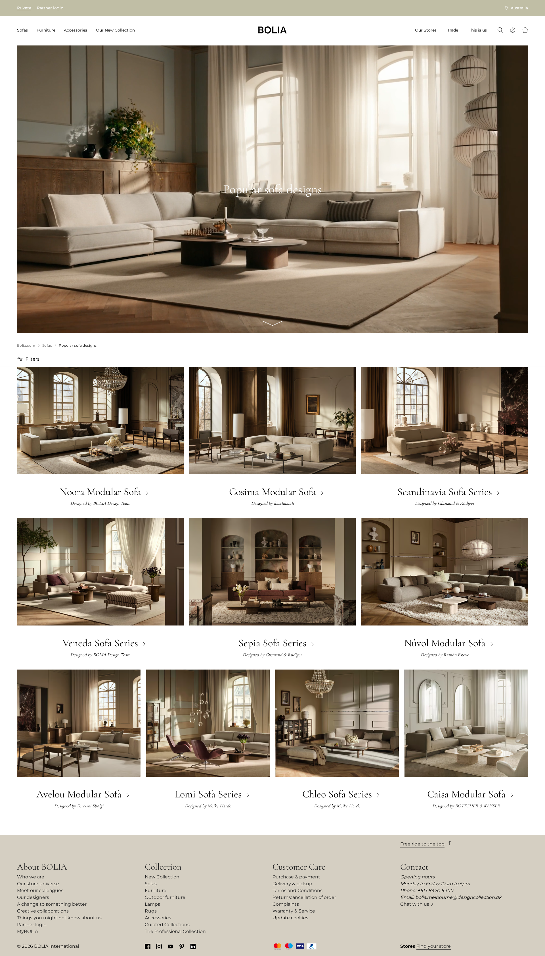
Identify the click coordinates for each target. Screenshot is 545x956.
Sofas (151, 883)
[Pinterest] (182, 946)
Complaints (285, 904)
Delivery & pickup (292, 883)
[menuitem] (24, 30)
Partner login (50, 8)
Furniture (155, 890)
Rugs (151, 911)
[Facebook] (147, 946)
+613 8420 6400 (435, 890)
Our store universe (38, 883)
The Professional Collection (175, 931)
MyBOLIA (27, 931)
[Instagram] (159, 946)
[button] (20, 359)
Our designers (33, 897)
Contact (414, 866)
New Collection (162, 877)
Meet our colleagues (40, 890)
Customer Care (298, 866)
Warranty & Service (293, 911)
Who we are (30, 877)
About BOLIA (42, 866)
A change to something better (52, 904)
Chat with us (414, 904)
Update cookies (290, 917)
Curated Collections (167, 924)
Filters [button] (32, 359)
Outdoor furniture (165, 897)
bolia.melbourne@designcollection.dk (458, 897)
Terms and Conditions (297, 890)
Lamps (152, 904)
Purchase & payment (296, 877)
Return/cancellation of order (304, 897)
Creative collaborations (43, 911)
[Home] (272, 30)
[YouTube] (170, 946)
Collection (163, 866)
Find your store (433, 946)
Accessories (158, 917)
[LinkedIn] (193, 946)
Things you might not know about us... (60, 917)
